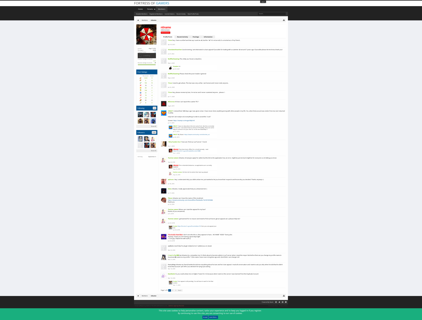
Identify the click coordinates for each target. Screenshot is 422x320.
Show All (153, 126)
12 (155, 108)
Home (140, 9)
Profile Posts (167, 37)
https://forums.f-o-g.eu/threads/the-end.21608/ (187, 151)
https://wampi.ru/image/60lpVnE (184, 120)
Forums (150, 9)
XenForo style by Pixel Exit (176, 306)
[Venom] (147, 115)
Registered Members (156, 14)
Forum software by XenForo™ (151, 306)
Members (161, 9)
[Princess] (140, 139)
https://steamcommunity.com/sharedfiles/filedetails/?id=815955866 (190, 200)
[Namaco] (153, 115)
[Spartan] (140, 115)
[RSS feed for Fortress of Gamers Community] (285, 302)
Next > (180, 290)
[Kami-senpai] (140, 121)
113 (155, 52)
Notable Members (141, 14)
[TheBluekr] (153, 121)
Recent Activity (182, 37)
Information (208, 37)
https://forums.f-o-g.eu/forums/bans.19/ (189, 226)
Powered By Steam (267, 302)
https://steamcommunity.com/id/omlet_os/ (197, 134)
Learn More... (213, 317)
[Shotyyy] (140, 145)
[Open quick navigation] (284, 20)
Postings (196, 37)
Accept (205, 317)
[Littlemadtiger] (147, 121)
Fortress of (151, 3)
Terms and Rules (273, 306)
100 (154, 132)
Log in (263, 1)
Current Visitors (169, 14)
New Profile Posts (193, 14)
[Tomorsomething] (147, 139)
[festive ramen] (153, 139)
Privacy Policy (283, 306)
